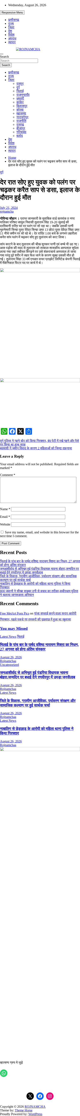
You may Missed (14, 628)
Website (5, 524)
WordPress (35, 1114)
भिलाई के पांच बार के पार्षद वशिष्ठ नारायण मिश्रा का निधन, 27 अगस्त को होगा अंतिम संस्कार (39, 646)
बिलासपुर (21, 106)
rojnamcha (7, 211)
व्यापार (12, 42)
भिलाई (20, 91)
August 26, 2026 (11, 657)
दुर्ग (18, 87)
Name (5, 509)
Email (5, 516)
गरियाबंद (21, 132)
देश (10, 31)
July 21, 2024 (9, 207)
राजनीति (21, 121)
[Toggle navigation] (1, 54)
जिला (11, 27)
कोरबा (20, 109)
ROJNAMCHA (35, 1106)
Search (4, 56)
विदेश (11, 34)
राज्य (11, 23)
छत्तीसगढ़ (13, 20)
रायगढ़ (20, 124)
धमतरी (20, 98)
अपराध (12, 38)
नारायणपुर (22, 117)
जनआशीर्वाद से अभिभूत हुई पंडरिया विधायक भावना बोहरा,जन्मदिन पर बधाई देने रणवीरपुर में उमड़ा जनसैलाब (39, 570)
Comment (7, 475)
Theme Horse (23, 1110)
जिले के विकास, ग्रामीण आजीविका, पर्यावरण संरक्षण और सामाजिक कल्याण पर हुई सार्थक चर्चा (37, 703)
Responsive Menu (12, 12)
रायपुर (20, 83)
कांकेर (20, 102)
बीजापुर (20, 128)
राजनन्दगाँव (23, 94)
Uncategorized (9, 664)
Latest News (8, 636)
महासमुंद (21, 113)
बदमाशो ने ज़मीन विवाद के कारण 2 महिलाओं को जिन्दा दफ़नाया (36, 448)
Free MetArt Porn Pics (14, 613)
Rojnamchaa (8, 661)
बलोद (19, 135)
